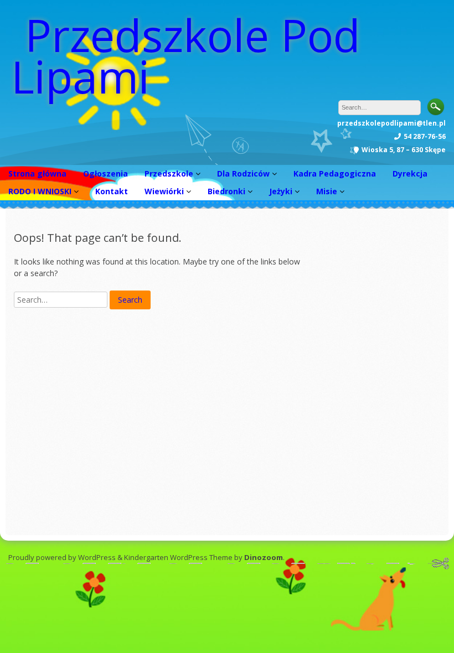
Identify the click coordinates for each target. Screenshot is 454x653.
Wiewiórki (164, 191)
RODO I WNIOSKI (39, 191)
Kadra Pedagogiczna (334, 173)
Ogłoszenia (105, 173)
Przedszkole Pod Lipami (185, 55)
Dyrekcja (410, 173)
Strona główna (37, 173)
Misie (326, 191)
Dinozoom (263, 557)
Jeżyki (280, 191)
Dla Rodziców (243, 173)
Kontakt (111, 191)
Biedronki (226, 191)
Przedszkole (169, 173)
